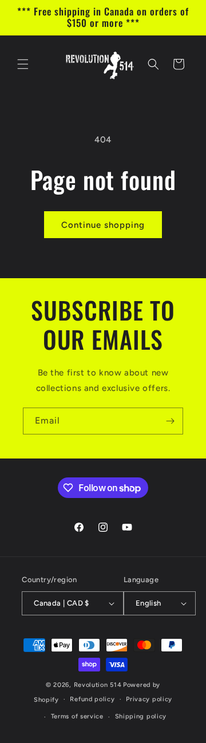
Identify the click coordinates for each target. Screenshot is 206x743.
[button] (22, 64)
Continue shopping (103, 225)
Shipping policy (141, 716)
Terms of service (77, 716)
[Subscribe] (170, 421)
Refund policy (92, 699)
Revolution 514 (98, 685)
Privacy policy (149, 699)
